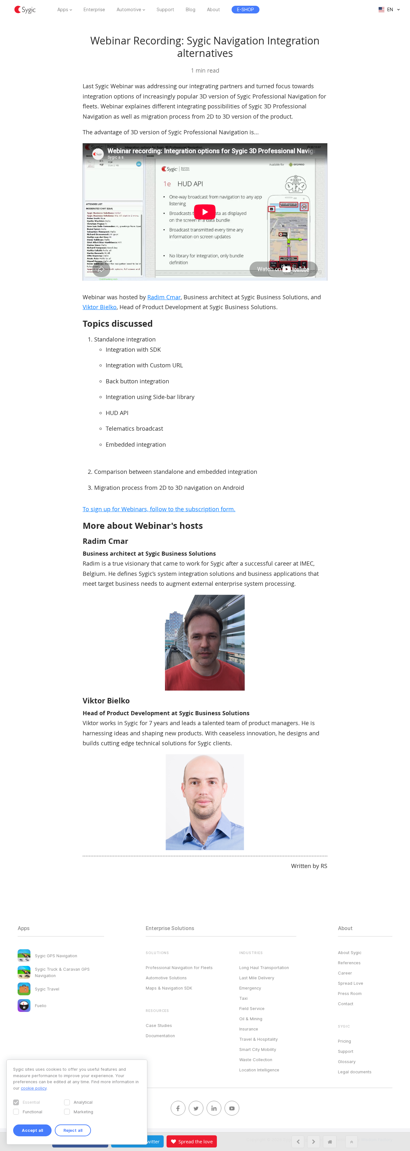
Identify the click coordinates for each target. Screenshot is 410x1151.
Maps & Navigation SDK (169, 987)
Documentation (160, 1035)
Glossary (347, 1061)
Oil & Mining (250, 1018)
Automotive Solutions (166, 977)
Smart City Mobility (257, 1049)
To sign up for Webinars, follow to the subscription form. (159, 509)
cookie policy (33, 1088)
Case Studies (159, 1025)
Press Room (350, 993)
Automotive (129, 9)
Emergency (250, 987)
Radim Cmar (164, 297)
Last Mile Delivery (256, 977)
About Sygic (349, 952)
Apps (62, 9)
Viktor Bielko (100, 307)
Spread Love (350, 983)
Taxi (243, 998)
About (213, 9)
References (349, 962)
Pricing (344, 1041)
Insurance (248, 1028)
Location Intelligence (259, 1069)
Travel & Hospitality (258, 1039)
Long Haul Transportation (264, 967)
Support (165, 9)
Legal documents (355, 1071)
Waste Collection (255, 1059)
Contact (345, 1003)
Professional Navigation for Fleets (179, 967)
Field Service (252, 1008)
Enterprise (94, 9)
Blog (190, 9)
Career (345, 972)
